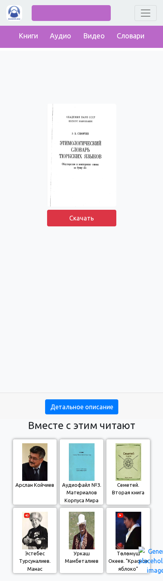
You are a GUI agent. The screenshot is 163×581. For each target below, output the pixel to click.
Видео (94, 36)
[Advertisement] (81, 311)
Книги (28, 36)
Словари (130, 36)
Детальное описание (81, 406)
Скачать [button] (81, 218)
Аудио (60, 36)
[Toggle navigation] (146, 13)
